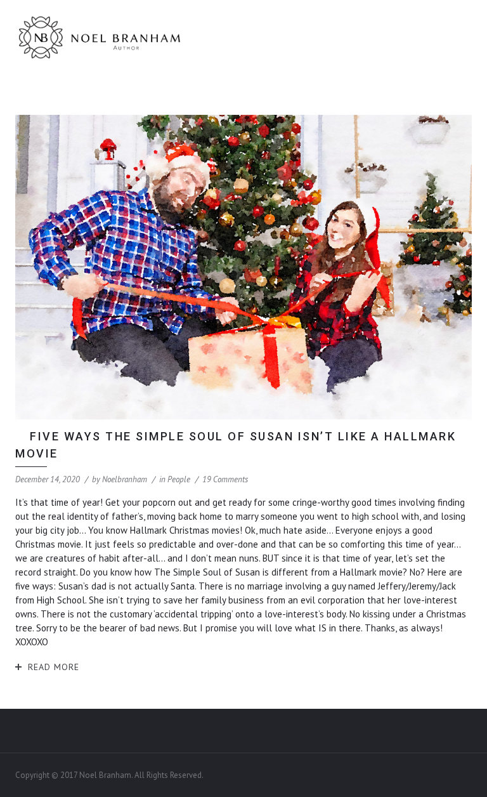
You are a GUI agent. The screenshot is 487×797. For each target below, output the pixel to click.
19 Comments (225, 479)
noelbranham (124, 479)
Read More (53, 667)
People (178, 479)
